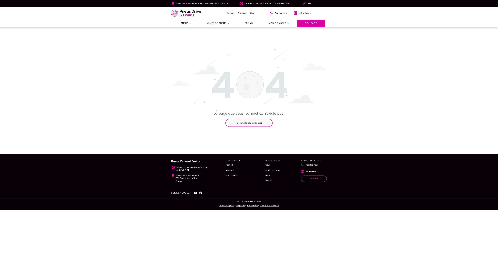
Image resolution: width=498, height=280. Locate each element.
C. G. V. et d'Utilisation (269, 205)
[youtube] (195, 193)
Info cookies (252, 205)
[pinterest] (200, 193)
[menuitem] (230, 13)
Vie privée (240, 205)
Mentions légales (226, 205)
